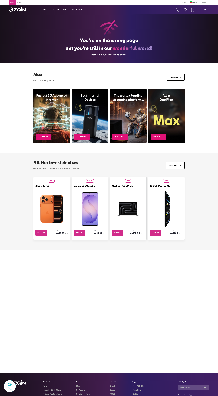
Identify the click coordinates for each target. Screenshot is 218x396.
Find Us (135, 394)
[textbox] (195, 2)
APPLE (112, 394)
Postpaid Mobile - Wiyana (52, 394)
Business (19, 2)
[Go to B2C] (17, 9)
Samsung (89, 181)
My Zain (56, 9)
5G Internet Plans (83, 394)
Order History (137, 390)
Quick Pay (183, 2)
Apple (51, 181)
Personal (12, 2)
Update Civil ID (77, 9)
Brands (112, 386)
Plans (45, 386)
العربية (204, 2)
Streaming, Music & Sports (52, 390)
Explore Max (174, 77)
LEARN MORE (44, 137)
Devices (112, 390)
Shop (44, 9)
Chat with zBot (138, 386)
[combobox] (195, 2)
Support (65, 9)
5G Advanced (81, 390)
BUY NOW (41, 232)
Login (204, 9)
